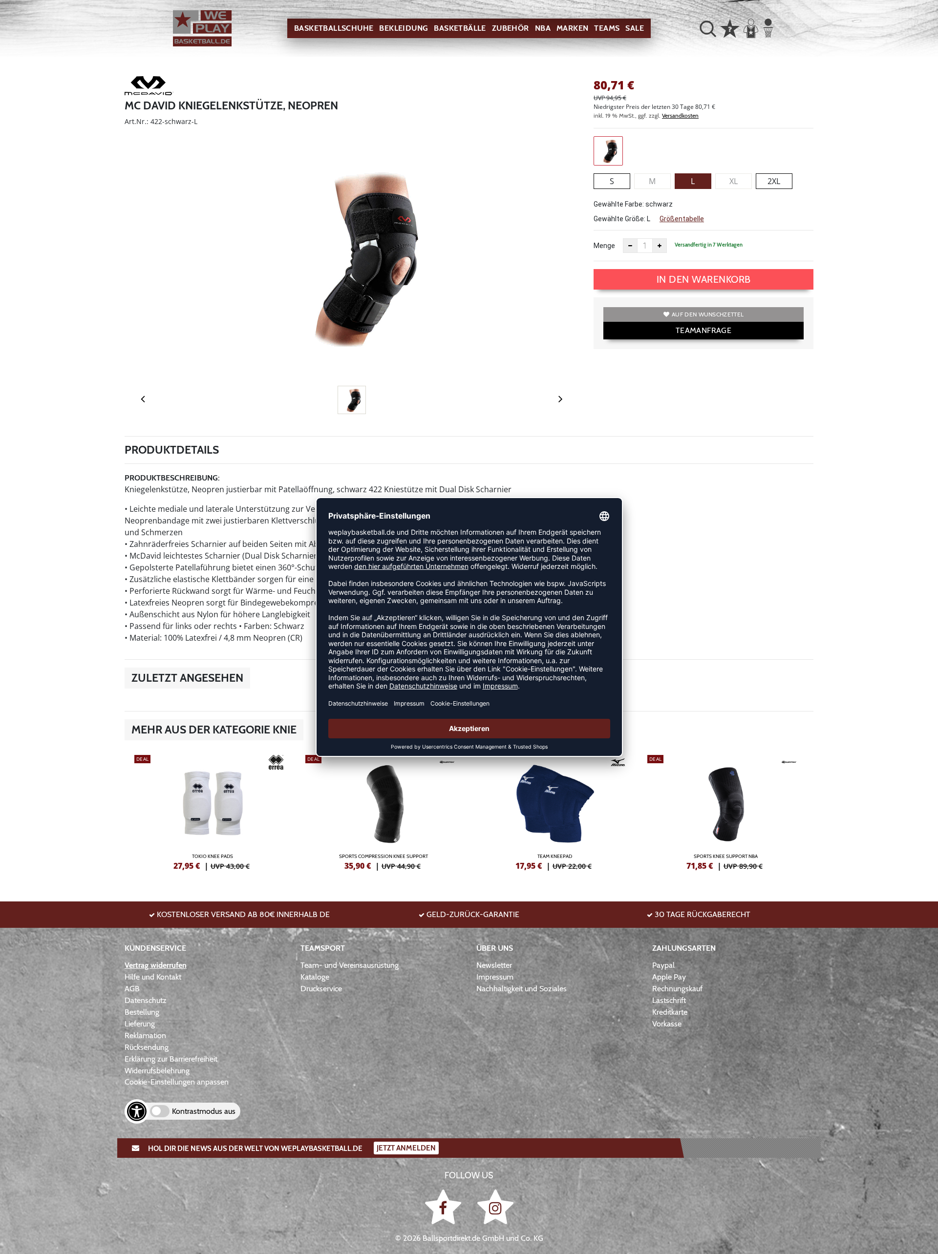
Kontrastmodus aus (203, 1111)
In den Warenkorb (704, 279)
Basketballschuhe (333, 28)
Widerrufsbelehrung (157, 1070)
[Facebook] (445, 1206)
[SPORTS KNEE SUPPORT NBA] (725, 811)
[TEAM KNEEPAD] (554, 811)
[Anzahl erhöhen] (659, 245)
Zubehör (510, 28)
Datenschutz (146, 1000)
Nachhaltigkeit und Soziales (521, 988)
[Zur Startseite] (202, 28)
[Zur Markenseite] (149, 87)
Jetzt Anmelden (406, 1148)
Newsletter (494, 965)
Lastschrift (669, 1000)
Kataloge (314, 977)
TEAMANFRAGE (703, 330)
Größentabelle (682, 219)
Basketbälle (460, 28)
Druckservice (321, 988)
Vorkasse (667, 1023)
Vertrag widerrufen (156, 965)
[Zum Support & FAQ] (730, 27)
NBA (543, 28)
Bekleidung (403, 28)
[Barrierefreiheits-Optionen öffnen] (137, 1111)
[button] (708, 28)
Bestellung (142, 1012)
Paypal (663, 965)
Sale (634, 28)
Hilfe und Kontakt (153, 977)
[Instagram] (495, 1206)
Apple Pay (669, 977)
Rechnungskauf (677, 988)
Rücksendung (147, 1047)
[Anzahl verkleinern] (630, 245)
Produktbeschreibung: (172, 477)
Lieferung (140, 1023)
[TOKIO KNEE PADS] (212, 811)
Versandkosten (680, 115)
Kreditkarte (669, 1012)
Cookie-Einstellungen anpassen (177, 1082)
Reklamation (145, 1035)
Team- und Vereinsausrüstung (349, 965)
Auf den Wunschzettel (708, 314)
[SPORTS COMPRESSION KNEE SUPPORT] (383, 811)
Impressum (494, 977)
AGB (132, 988)
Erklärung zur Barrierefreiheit (171, 1059)
